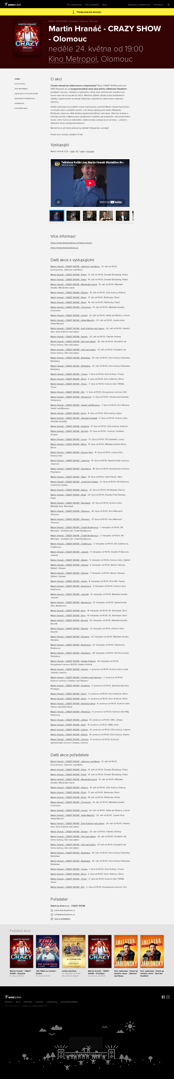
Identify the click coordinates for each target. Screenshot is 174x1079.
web (72, 151)
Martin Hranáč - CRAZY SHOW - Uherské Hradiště (74, 418)
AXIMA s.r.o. (26, 1006)
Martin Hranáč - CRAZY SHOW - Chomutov (71, 307)
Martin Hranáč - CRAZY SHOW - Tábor (68, 477)
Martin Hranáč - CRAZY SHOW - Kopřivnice (71, 586)
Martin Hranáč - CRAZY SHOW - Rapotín (69, 628)
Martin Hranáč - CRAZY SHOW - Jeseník (69, 552)
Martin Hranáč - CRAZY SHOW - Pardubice (71, 653)
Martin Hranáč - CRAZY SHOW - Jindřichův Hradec (74, 481)
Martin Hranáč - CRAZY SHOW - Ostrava (69, 565)
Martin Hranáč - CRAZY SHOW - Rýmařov (70, 636)
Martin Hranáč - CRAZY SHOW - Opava (69, 581)
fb (77, 151)
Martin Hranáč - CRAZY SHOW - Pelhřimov (71, 711)
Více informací (21, 89)
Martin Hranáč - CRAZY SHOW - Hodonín (70, 426)
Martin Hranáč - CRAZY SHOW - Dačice (69, 490)
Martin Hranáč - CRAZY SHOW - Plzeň (68, 297)
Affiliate (39, 1002)
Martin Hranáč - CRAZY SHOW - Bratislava (70, 357)
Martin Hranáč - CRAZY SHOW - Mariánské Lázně (74, 284)
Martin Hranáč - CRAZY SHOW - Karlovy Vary (72, 452)
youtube (90, 151)
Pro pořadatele (92, 4)
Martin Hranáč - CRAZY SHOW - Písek (68, 494)
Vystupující (20, 84)
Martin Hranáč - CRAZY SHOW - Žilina (68, 379)
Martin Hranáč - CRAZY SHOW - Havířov (69, 669)
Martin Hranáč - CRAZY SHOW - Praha (68, 274)
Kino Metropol (73, 59)
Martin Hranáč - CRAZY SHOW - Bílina (68, 444)
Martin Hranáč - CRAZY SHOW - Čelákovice (71, 543)
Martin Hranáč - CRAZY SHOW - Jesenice (70, 460)
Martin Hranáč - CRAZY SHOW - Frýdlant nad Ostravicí (76, 677)
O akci (17, 79)
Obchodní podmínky (69, 1002)
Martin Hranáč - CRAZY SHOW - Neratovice (71, 602)
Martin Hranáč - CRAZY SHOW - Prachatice (71, 468)
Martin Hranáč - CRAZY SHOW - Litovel (69, 315)
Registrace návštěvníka (139, 4)
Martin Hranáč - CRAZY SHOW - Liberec (69, 729)
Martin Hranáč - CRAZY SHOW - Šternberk (70, 503)
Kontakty (9, 1002)
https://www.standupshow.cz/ (64, 247)
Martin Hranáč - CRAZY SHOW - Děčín (69, 693)
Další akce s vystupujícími (26, 94)
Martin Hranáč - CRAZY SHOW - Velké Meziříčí (72, 320)
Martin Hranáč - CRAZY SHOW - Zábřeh (69, 560)
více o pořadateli (62, 918)
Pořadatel (19, 103)
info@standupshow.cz (64, 914)
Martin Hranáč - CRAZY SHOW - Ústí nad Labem (73, 341)
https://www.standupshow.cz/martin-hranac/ (71, 243)
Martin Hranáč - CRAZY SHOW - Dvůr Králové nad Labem (77, 328)
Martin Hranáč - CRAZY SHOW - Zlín (68, 392)
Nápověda (28, 1002)
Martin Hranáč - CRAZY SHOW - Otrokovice (71, 397)
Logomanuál (52, 1002)
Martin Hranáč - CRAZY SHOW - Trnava (69, 374)
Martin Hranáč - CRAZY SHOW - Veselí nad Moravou (75, 405)
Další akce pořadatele (25, 99)
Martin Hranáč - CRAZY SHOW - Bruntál (69, 620)
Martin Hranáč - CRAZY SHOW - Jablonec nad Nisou (75, 266)
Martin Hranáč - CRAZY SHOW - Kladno (69, 734)
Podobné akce (21, 108)
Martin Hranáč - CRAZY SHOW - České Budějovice (74, 527)
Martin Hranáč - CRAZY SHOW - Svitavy (69, 336)
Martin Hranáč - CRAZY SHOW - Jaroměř (70, 594)
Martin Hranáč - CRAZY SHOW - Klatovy (69, 292)
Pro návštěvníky (74, 4)
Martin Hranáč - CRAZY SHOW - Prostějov (70, 685)
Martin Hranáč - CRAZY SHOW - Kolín (68, 724)
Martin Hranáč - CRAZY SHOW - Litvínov (69, 739)
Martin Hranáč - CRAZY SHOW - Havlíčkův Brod (73, 703)
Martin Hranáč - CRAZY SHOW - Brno (68, 610)
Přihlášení (158, 4)
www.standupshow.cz (64, 910)
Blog (104, 4)
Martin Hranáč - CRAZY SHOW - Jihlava (69, 720)
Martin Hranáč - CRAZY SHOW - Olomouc (70, 511)
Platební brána (37, 1006)
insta (82, 151)
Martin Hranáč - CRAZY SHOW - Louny (69, 439)
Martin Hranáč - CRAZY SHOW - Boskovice (71, 645)
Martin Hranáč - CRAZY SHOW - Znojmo (69, 431)
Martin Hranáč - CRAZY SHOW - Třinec (69, 384)
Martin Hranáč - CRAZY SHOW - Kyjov (68, 413)
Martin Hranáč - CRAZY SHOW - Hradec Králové (73, 661)
